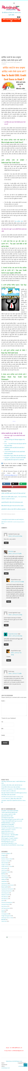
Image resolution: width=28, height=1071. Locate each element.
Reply (6, 542)
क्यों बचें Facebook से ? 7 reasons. (8, 829)
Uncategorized (4, 913)
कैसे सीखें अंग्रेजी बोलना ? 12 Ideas (8, 822)
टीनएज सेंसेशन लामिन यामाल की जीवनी (8, 794)
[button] (14, 3)
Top (25, 1065)
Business (3, 857)
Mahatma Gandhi (5, 894)
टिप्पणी (3, 701)
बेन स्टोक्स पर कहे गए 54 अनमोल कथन (8, 791)
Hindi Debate (4, 868)
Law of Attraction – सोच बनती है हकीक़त (9, 834)
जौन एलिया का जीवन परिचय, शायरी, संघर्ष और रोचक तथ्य (11, 785)
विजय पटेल (10, 551)
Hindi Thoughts (4, 877)
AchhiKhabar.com (22, 1066)
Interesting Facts (5, 893)
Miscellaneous (4, 896)
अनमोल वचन (3, 879)
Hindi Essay (4, 870)
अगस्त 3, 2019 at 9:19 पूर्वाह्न (14, 553)
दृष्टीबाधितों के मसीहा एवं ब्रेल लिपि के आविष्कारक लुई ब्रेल (13, 509)
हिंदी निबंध (3, 874)
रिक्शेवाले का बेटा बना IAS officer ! (8, 833)
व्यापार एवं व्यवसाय (4, 862)
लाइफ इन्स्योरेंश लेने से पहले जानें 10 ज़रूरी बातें (14, 459)
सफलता (2, 912)
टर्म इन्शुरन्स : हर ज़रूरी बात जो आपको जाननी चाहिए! (15, 457)
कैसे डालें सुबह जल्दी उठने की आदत (7, 826)
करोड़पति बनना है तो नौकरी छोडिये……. (8, 824)
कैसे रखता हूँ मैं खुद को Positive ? (7, 841)
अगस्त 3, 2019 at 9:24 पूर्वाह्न (17, 581)
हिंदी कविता (3, 919)
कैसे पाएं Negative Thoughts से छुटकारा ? (9, 838)
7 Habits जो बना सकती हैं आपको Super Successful (11, 821)
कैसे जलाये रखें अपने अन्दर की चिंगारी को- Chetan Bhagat (12, 845)
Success (3, 910)
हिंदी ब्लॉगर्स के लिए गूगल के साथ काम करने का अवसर (12, 505)
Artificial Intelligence (6, 853)
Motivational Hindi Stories (7, 885)
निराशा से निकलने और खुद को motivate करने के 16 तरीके (12, 819)
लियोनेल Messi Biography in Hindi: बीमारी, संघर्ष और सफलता (13, 789)
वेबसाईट (3, 735)
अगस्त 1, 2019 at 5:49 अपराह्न (15, 636)
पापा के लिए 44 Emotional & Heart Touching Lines (12, 796)
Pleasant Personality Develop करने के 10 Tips (11, 828)
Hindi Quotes (4, 876)
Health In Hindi (4, 864)
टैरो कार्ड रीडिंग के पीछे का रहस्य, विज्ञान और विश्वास (10, 787)
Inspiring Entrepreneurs (6, 891)
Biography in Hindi (5, 872)
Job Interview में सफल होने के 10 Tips (9, 843)
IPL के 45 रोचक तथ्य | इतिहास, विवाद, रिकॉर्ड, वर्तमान (11, 798)
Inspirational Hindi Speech (7, 889)
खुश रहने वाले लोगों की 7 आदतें (6, 816)
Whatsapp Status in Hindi (7, 917)
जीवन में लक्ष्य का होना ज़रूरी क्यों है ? (8, 836)
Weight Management (6, 915)
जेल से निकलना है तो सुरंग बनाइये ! (7, 817)
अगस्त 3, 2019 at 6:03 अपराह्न (15, 536)
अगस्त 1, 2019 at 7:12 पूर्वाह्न (14, 673)
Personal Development (6, 902)
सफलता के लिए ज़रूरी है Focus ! (7, 831)
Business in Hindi (5, 861)
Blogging (3, 855)
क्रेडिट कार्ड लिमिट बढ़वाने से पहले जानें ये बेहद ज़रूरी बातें (13, 493)
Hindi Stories (4, 883)
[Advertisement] (14, 38)
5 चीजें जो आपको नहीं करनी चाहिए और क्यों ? (9, 812)
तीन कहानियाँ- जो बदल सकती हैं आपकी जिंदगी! (9, 810)
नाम (2, 722)
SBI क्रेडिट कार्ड (19, 221)
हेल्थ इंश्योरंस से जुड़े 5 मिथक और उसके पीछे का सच (15, 455)
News (2, 900)
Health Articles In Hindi (6, 866)
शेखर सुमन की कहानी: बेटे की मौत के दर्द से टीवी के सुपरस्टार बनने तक (14, 793)
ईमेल (2, 728)
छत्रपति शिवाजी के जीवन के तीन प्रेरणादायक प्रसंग (12, 502)
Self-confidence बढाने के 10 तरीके (8, 814)
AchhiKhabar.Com (5, 1068)
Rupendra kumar (13, 634)
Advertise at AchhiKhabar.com (14, 1061)
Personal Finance (11, 514)
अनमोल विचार (3, 881)
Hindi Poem (4, 921)
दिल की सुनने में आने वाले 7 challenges (8, 840)
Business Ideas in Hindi (6, 859)
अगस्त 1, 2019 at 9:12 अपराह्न (15, 614)
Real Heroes (4, 906)
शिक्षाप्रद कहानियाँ (4, 887)
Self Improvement (5, 908)
